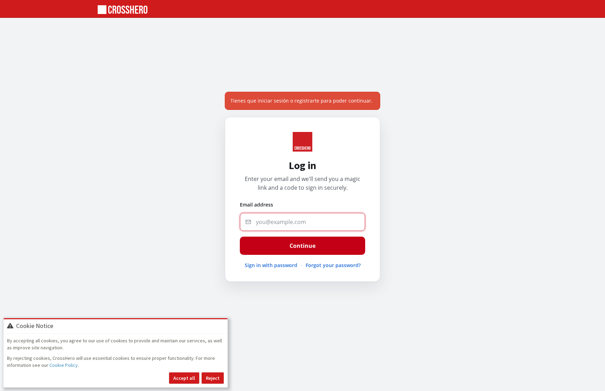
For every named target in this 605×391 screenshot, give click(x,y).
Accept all (184, 378)
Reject (213, 378)
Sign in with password (271, 265)
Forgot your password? (333, 265)
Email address (256, 204)
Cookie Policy (63, 365)
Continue (302, 246)
